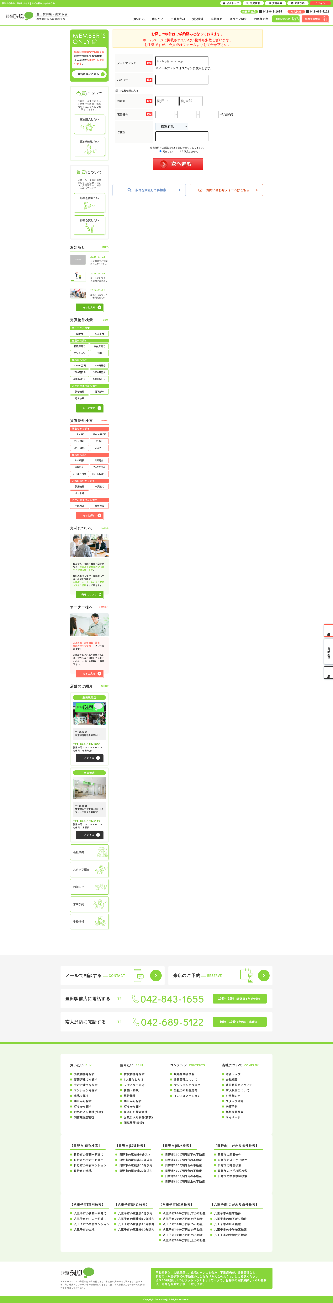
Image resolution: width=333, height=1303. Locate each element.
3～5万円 (79, 460)
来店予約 (232, 1106)
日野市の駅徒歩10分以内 (136, 1159)
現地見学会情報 (184, 1074)
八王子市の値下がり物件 (230, 1218)
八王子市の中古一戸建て (90, 1218)
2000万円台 (79, 372)
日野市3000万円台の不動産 (183, 1165)
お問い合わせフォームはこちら (227, 190)
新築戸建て (79, 346)
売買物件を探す (84, 1074)
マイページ (233, 1117)
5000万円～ (99, 379)
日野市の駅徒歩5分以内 (135, 1154)
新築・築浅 (131, 1090)
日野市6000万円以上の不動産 (185, 1181)
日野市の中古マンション (90, 1165)
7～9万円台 (99, 467)
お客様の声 (261, 18)
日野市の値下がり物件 (232, 1159)
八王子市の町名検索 (227, 1224)
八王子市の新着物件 (227, 1213)
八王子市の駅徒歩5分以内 (135, 1213)
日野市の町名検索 (229, 1165)
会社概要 (216, 18)
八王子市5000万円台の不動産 (183, 1234)
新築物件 (79, 486)
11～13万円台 (99, 474)
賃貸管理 (198, 18)
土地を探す (81, 1095)
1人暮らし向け (134, 1079)
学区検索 (79, 505)
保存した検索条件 (136, 1111)
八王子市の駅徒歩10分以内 (136, 1218)
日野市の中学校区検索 (232, 1176)
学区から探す (83, 1101)
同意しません (190, 151)
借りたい (157, 18)
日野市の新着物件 (229, 1154)
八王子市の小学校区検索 (230, 1229)
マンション (79, 353)
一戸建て (99, 486)
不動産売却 (178, 18)
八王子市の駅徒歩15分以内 (136, 1224)
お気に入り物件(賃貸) (138, 1117)
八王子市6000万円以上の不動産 (184, 1240)
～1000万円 (79, 365)
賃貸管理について (186, 1079)
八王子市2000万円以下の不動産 (184, 1213)
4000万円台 (79, 379)
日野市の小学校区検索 (232, 1170)
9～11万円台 (79, 474)
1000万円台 (99, 365)
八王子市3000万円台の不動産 (183, 1224)
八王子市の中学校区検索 (230, 1234)
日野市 (79, 333)
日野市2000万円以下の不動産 (185, 1154)
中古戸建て (99, 346)
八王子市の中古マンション (92, 1224)
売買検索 (255, 3)
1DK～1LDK (99, 434)
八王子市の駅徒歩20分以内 (136, 1229)
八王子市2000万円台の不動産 (183, 1218)
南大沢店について (238, 1090)
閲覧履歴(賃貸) (134, 1122)
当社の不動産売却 (186, 1090)
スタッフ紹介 (238, 18)
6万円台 (79, 467)
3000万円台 (99, 372)
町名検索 (79, 398)
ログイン (320, 3)
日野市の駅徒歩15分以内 (136, 1165)
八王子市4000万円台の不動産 (183, 1229)
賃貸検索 (277, 3)
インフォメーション (187, 1095)
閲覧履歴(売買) (84, 1117)
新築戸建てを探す (86, 1079)
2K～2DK (79, 441)
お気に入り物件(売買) (88, 1111)
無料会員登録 (235, 1111)
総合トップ (233, 1074)
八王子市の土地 (84, 1229)
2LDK (99, 441)
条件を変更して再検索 (150, 190)
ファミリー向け (134, 1084)
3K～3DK (79, 448)
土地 (99, 353)
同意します (168, 151)
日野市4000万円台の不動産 (183, 1170)
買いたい (139, 18)
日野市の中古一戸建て (89, 1159)
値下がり (99, 391)
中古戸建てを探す (86, 1084)
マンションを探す (86, 1090)
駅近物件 (130, 1095)
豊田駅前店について (239, 1084)
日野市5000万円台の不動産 (183, 1176)
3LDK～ (99, 448)
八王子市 (99, 333)
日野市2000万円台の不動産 (183, 1159)
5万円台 (99, 460)
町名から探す (83, 1106)
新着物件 (79, 391)
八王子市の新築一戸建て (90, 1213)
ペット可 (79, 493)
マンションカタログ (187, 1084)
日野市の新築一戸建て (89, 1154)
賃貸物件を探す (134, 1074)
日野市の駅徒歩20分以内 (136, 1170)
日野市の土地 (83, 1170)
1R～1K (79, 434)
